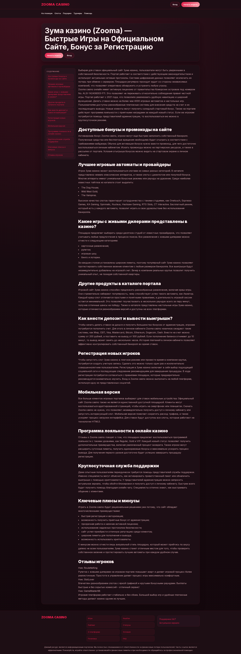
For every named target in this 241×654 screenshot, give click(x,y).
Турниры (77, 13)
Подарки (67, 13)
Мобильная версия (56, 126)
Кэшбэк (126, 618)
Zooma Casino (55, 4)
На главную (47, 13)
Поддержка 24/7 (167, 619)
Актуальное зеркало (169, 623)
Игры (90, 618)
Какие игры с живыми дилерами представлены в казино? (59, 94)
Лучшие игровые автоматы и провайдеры (59, 85)
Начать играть (190, 4)
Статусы (127, 625)
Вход (175, 4)
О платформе (94, 632)
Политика (92, 638)
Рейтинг (91, 625)
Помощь (88, 13)
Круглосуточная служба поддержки (59, 140)
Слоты (58, 13)
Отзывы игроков (55, 155)
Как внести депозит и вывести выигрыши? (58, 111)
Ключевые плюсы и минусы (57, 148)
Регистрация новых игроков (56, 119)
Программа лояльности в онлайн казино (59, 132)
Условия (127, 632)
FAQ (124, 638)
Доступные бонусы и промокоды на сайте (57, 77)
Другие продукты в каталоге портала (56, 103)
